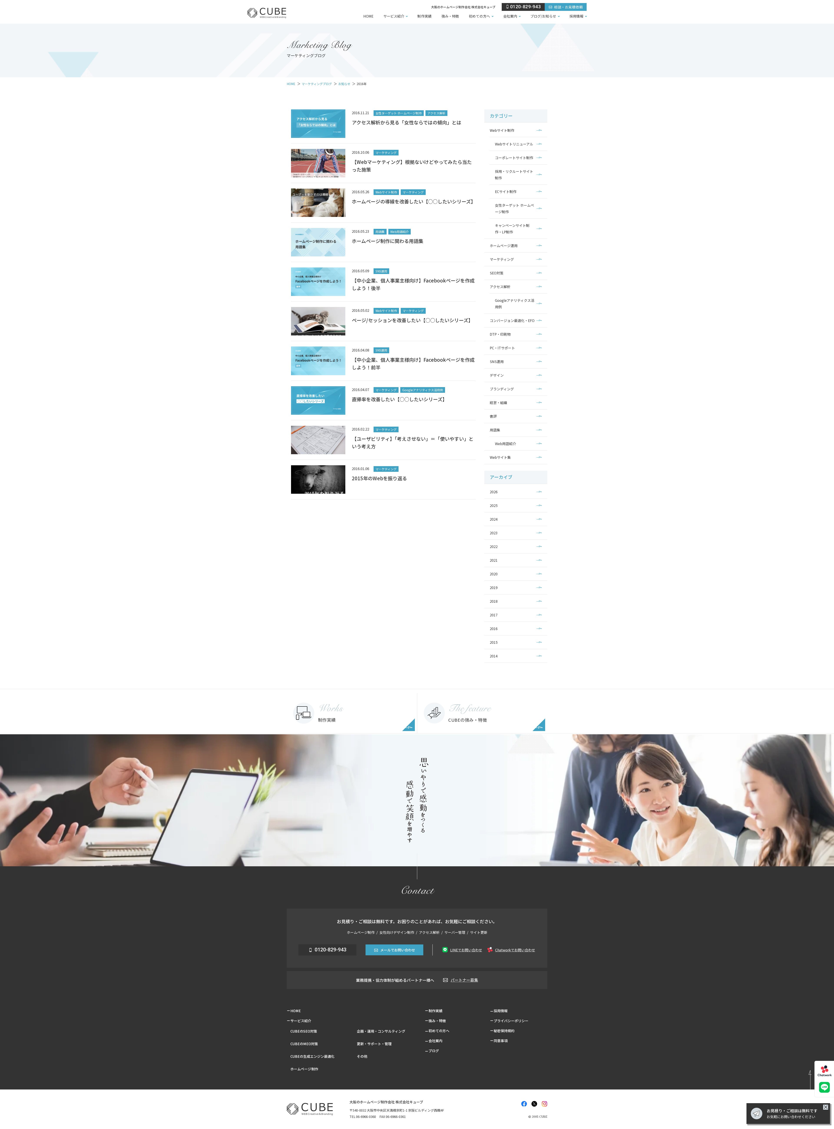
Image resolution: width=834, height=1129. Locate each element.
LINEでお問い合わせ (466, 949)
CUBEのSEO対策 (303, 1031)
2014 (494, 656)
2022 (494, 546)
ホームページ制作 (304, 1068)
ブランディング (502, 388)
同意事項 (501, 1040)
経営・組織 (498, 402)
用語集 (495, 429)
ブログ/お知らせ (543, 16)
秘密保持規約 (504, 1030)
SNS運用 (497, 361)
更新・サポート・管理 (374, 1043)
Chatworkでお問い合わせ (515, 949)
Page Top (816, 1078)
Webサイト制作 (502, 130)
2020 (494, 573)
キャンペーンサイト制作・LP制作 (512, 228)
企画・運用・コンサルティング (381, 1031)
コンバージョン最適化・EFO (512, 320)
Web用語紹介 (505, 443)
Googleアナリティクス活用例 (514, 303)
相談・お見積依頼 (568, 7)
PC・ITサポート (502, 347)
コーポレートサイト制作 (514, 157)
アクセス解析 (500, 286)
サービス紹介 (393, 16)
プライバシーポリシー (511, 1020)
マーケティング (502, 259)
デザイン (497, 375)
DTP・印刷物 (500, 334)
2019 (494, 587)
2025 (494, 505)
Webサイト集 (500, 457)
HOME (368, 16)
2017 (494, 614)
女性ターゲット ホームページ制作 (514, 208)
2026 (494, 491)
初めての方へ (479, 16)
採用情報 (576, 16)
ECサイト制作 (505, 191)
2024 (494, 519)
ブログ (434, 1050)
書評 (493, 416)
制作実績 (424, 16)
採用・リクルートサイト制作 (514, 174)
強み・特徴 (450, 16)
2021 (494, 560)
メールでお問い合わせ (397, 949)
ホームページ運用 (504, 245)
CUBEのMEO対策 (304, 1043)
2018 (494, 601)
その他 (362, 1056)
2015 (494, 642)
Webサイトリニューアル (514, 144)
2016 (494, 628)
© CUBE (537, 1117)
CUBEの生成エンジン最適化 (312, 1056)
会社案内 (510, 16)
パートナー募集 (464, 980)
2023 (494, 532)
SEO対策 (496, 273)
